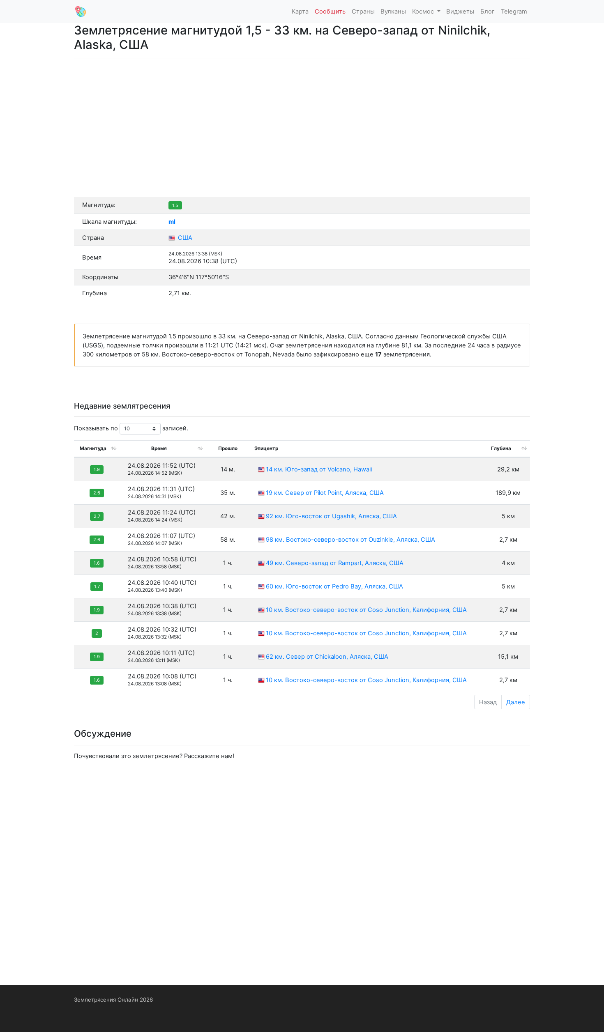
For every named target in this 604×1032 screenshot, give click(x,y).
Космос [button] (424, 11)
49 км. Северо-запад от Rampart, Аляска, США (334, 563)
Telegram (514, 11)
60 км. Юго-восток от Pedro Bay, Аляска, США (334, 586)
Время (159, 448)
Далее (515, 702)
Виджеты (460, 11)
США (184, 237)
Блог (487, 11)
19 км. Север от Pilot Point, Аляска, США (325, 492)
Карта (300, 11)
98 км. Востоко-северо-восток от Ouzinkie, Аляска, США (350, 539)
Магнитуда (93, 448)
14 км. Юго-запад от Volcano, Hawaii (319, 469)
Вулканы (393, 11)
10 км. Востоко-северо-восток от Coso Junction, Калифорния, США (366, 610)
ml (171, 221)
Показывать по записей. (131, 428)
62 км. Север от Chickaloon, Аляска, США (327, 656)
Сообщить (330, 11)
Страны (363, 11)
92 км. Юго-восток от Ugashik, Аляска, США (331, 516)
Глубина (501, 448)
